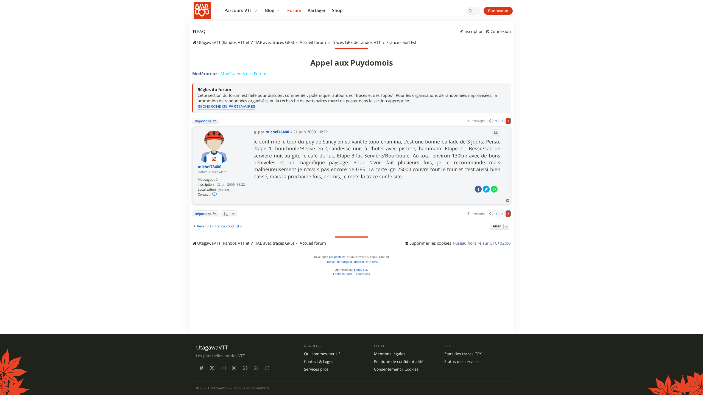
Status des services (461, 361)
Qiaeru (373, 262)
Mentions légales (389, 353)
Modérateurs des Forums (244, 73)
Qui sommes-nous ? (322, 353)
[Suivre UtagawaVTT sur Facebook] (201, 368)
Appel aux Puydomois (351, 63)
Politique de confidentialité (398, 361)
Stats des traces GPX (463, 353)
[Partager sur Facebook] (478, 189)
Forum (294, 10)
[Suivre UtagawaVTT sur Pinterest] (245, 368)
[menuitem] (198, 31)
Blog (270, 10)
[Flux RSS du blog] (267, 368)
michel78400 (209, 167)
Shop (337, 10)
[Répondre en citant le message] (496, 132)
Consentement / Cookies (396, 369)
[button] (490, 121)
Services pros (316, 369)
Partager (317, 10)
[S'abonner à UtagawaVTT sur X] (212, 368)
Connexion (498, 10)
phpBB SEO (361, 270)
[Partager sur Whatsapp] (494, 189)
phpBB (338, 257)
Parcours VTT (238, 10)
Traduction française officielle (345, 262)
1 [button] (496, 121)
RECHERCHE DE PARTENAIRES (226, 106)
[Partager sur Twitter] (486, 189)
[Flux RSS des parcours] (256, 368)
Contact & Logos (318, 361)
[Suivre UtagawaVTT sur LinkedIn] (223, 368)
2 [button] (502, 121)
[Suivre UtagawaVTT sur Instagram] (234, 368)
